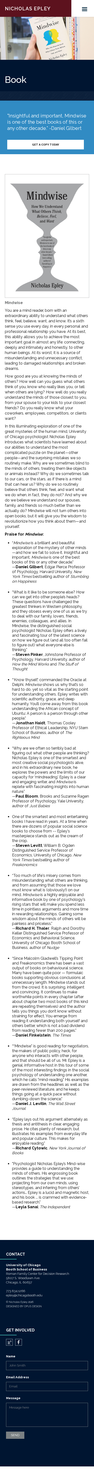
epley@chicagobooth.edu (24, 1295)
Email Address (17, 1377)
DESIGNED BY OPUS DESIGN (24, 1306)
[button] (87, 8)
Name (10, 1356)
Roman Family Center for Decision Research (37, 1274)
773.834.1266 (15, 1291)
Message (13, 1398)
